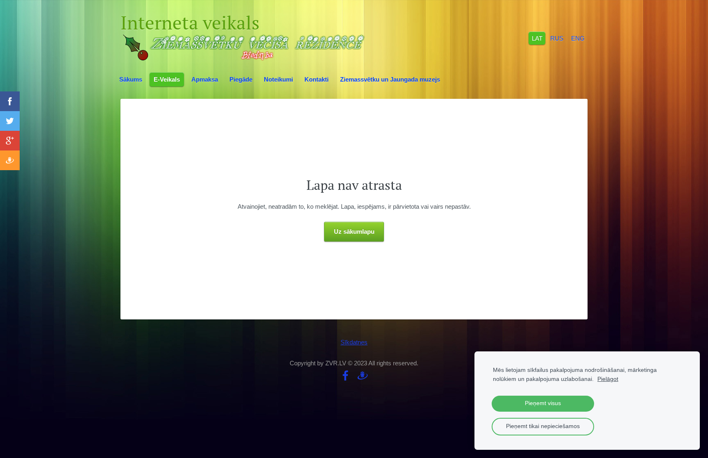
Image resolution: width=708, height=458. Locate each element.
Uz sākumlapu (354, 231)
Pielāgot (607, 379)
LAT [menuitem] (537, 37)
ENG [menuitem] (578, 37)
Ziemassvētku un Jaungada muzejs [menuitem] (390, 79)
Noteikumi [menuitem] (278, 79)
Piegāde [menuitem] (240, 79)
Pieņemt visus (543, 403)
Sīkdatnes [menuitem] (354, 342)
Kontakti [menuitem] (316, 79)
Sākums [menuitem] (130, 79)
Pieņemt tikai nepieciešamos (543, 426)
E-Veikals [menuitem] (167, 79)
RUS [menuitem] (556, 37)
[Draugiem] (362, 376)
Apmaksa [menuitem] (204, 79)
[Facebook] (345, 376)
